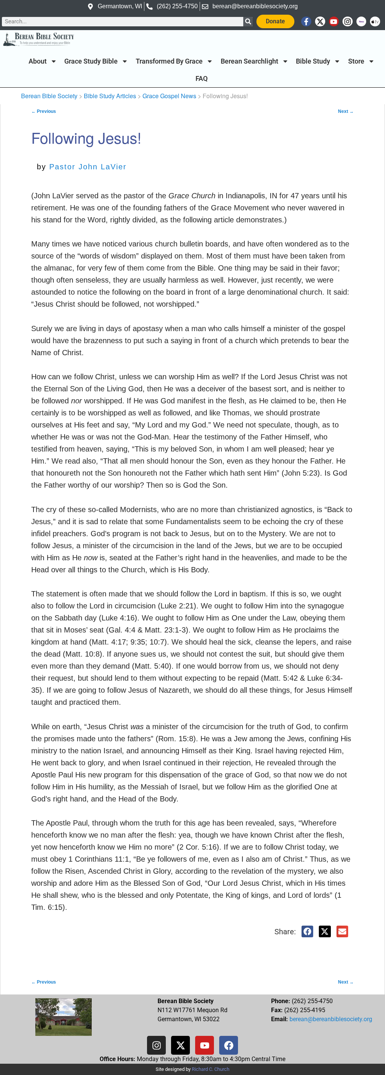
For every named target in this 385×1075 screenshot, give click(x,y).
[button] (308, 932)
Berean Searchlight (249, 61)
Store (356, 61)
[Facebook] (228, 1045)
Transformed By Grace (169, 61)
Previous (43, 111)
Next (346, 111)
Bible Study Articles (110, 95)
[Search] (248, 21)
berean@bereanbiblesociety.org (331, 1019)
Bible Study (313, 61)
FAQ (202, 78)
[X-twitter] (320, 22)
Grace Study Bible (91, 61)
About (38, 61)
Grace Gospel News (169, 95)
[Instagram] (348, 22)
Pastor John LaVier (88, 167)
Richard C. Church (210, 1069)
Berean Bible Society (49, 95)
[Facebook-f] (306, 22)
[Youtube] (334, 22)
